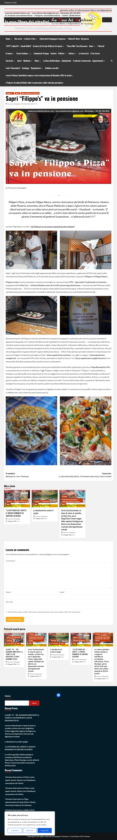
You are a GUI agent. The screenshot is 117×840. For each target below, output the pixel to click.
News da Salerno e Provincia (30, 93)
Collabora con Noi (51, 68)
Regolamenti (36, 68)
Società (53, 53)
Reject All (29, 830)
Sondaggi (25, 68)
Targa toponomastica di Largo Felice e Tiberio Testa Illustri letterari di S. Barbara (20, 802)
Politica (61, 53)
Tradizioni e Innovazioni (82, 60)
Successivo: (85, 475)
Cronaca (9, 53)
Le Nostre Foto (29, 38)
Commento (11, 561)
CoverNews (74, 836)
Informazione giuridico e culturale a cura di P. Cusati (71, 500)
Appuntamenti (97, 60)
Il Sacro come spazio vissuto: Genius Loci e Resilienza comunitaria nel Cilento (20, 780)
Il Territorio (95, 53)
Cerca (8, 696)
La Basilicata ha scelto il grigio (43, 512)
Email (62, 592)
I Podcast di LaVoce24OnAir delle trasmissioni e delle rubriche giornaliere (34, 82)
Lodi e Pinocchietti (13, 68)
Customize (15, 830)
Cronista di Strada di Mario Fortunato (47, 46)
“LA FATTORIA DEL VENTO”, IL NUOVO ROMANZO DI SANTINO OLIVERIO (16, 513)
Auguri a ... (10, 93)
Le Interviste (84, 53)
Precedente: (17, 475)
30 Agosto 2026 (100, 679)
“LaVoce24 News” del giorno (78, 38)
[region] (30, 823)
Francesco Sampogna (14, 104)
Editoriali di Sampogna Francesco (52, 38)
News (91, 46)
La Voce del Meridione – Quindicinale (57, 60)
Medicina (26, 60)
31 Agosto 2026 (12, 521)
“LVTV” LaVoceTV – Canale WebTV (18, 46)
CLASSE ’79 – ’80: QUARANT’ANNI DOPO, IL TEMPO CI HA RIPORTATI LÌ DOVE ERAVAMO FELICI (14, 654)
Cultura (71, 53)
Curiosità (9, 60)
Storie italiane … (22, 53)
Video (37, 60)
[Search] (111, 61)
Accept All (44, 830)
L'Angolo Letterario (20, 501)
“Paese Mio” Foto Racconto (77, 46)
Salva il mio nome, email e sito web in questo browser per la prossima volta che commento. (44, 612)
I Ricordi (101, 46)
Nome (9, 592)
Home (8, 38)
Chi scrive (18, 38)
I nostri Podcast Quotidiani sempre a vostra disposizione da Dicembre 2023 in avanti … (39, 75)
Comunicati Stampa (41, 53)
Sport (19, 60)
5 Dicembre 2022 (28, 104)
